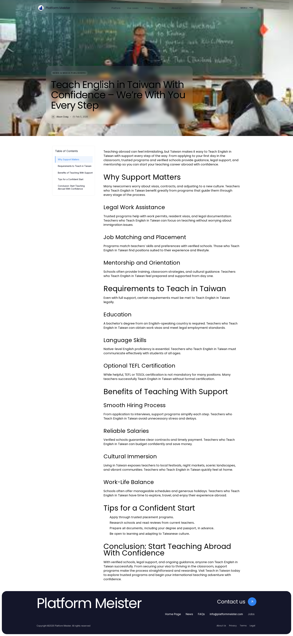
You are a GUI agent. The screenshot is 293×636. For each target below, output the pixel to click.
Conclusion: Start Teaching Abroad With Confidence (71, 187)
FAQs (201, 614)
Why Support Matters (68, 159)
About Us (221, 625)
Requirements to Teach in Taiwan (74, 166)
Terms (243, 625)
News (189, 614)
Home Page (173, 614)
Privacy (233, 625)
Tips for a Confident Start (70, 179)
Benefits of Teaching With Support (75, 172)
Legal (252, 625)
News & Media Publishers (69, 73)
